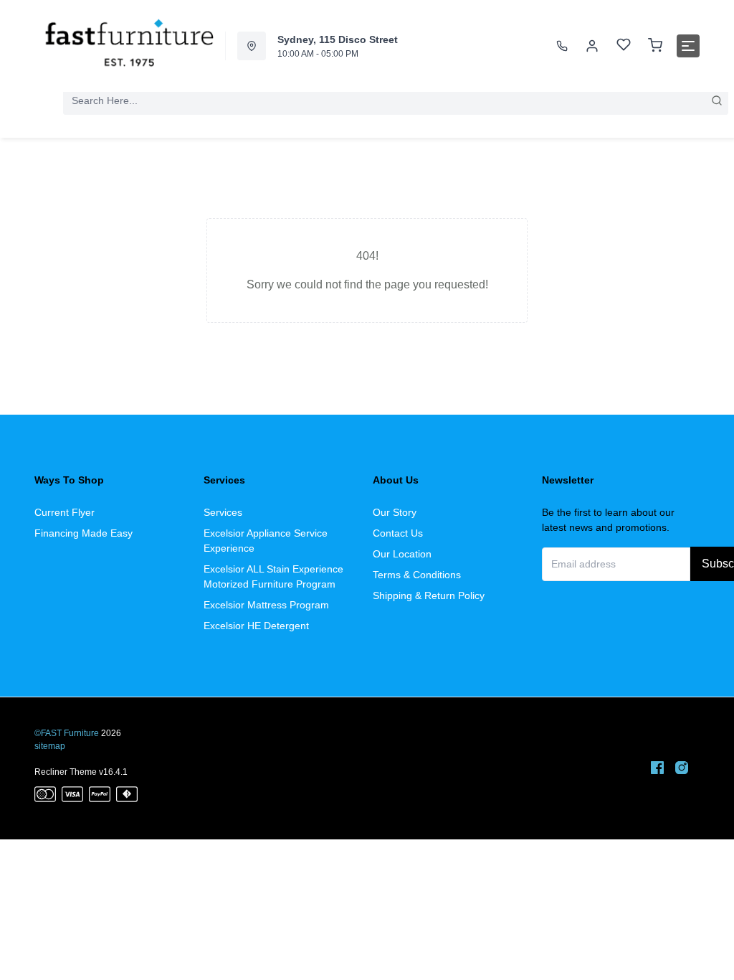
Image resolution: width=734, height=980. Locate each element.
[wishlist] (623, 46)
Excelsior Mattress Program (266, 605)
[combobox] (395, 100)
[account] (592, 46)
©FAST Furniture (66, 733)
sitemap (49, 746)
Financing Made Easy (83, 533)
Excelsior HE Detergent (256, 625)
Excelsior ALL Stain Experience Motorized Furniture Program (273, 576)
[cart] (655, 46)
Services (223, 512)
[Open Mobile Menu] (688, 45)
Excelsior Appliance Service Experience (266, 540)
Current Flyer (64, 512)
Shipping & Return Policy (429, 595)
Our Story (394, 512)
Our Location (402, 554)
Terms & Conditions (417, 574)
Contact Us (398, 533)
